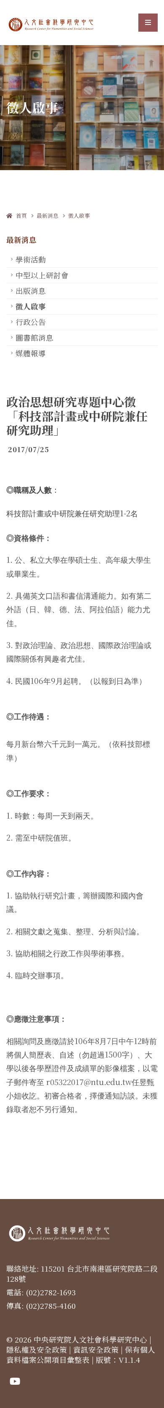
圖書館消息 (34, 337)
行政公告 (31, 322)
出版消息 (31, 290)
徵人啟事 (79, 216)
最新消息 (47, 216)
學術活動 (31, 259)
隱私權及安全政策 (36, 1349)
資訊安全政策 (96, 1349)
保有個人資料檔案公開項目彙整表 (80, 1354)
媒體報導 (31, 353)
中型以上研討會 (42, 275)
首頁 (19, 216)
